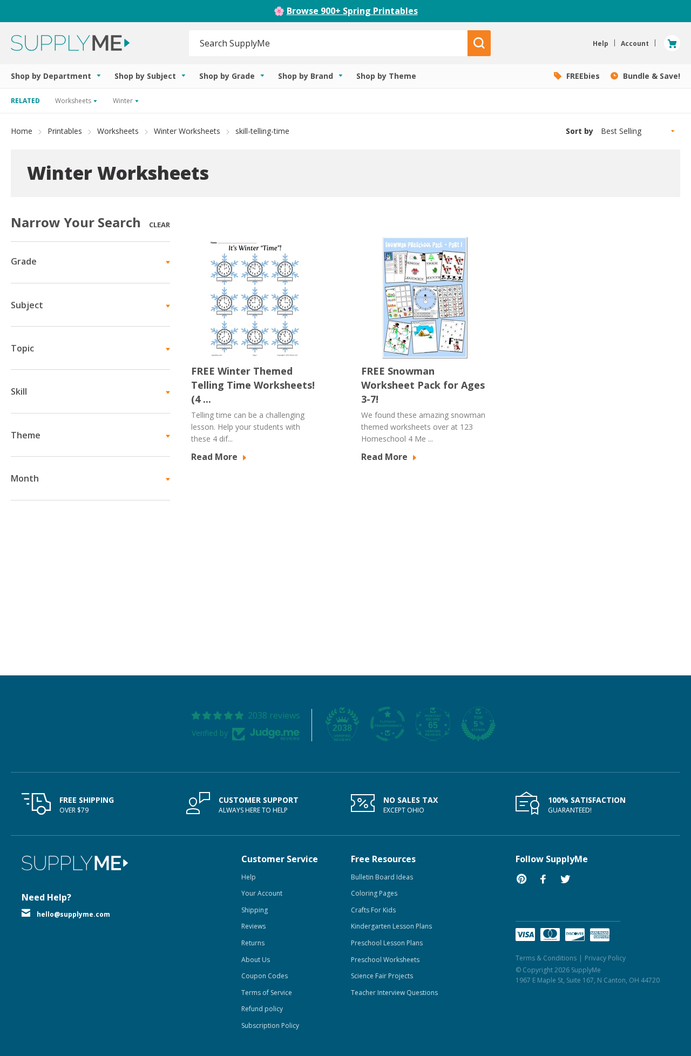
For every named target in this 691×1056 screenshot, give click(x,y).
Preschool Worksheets (385, 959)
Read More (215, 457)
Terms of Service (266, 992)
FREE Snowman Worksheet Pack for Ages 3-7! (423, 384)
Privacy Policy (605, 958)
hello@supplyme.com (73, 914)
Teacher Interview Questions (394, 992)
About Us (255, 959)
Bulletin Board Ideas (382, 877)
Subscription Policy (270, 1025)
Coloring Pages (374, 893)
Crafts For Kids (373, 910)
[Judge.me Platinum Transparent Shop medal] (387, 724)
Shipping (254, 910)
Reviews (253, 926)
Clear (159, 224)
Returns (253, 942)
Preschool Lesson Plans (387, 942)
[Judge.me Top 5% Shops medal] (478, 724)
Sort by (579, 131)
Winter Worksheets (187, 131)
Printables (65, 131)
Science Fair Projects (382, 975)
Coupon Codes (264, 975)
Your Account (261, 893)
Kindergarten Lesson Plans (391, 926)
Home (21, 131)
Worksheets (118, 131)
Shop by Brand (306, 76)
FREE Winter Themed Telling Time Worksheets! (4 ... (253, 384)
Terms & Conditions (546, 958)
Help (248, 877)
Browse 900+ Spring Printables (352, 11)
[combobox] (328, 43)
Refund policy (262, 1008)
